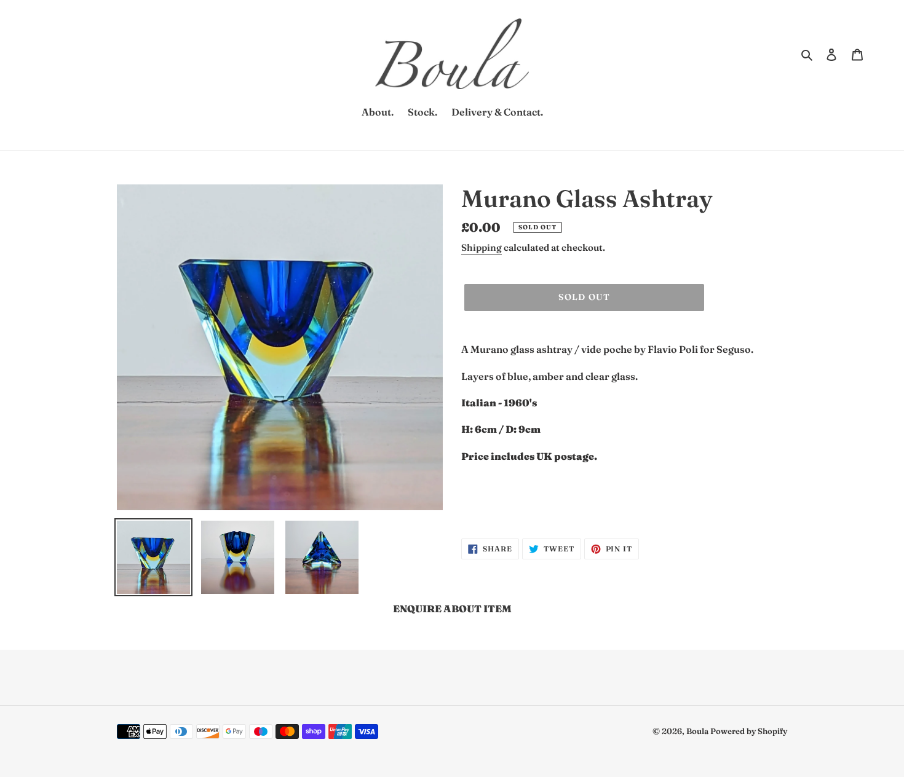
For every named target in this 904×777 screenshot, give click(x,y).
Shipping (481, 247)
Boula (698, 731)
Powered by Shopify (748, 731)
